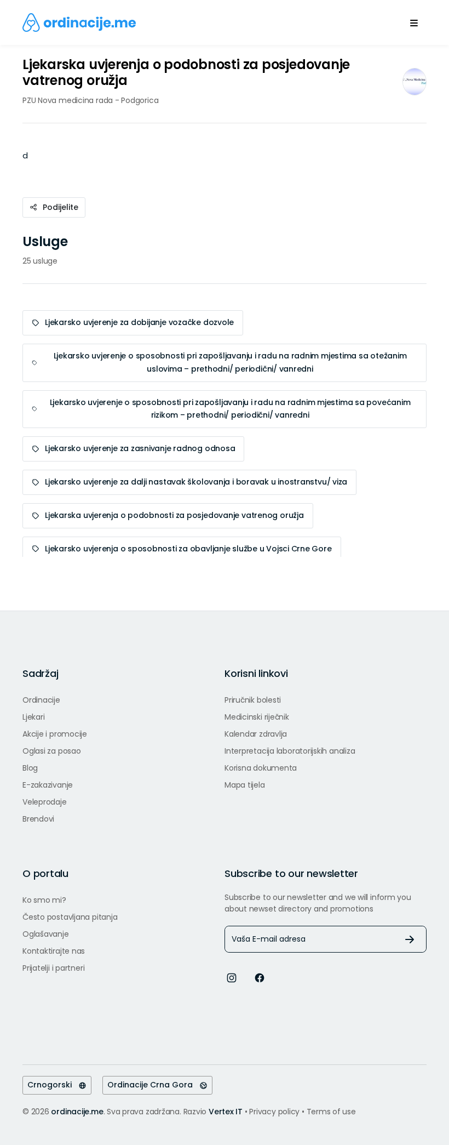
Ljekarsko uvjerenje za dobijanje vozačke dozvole (139, 322)
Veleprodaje (44, 801)
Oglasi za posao (51, 750)
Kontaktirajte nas (53, 950)
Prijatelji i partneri (53, 967)
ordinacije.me (77, 1111)
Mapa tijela (245, 784)
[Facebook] (259, 977)
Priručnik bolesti (253, 699)
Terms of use (331, 1111)
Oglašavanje (45, 933)
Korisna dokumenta (261, 767)
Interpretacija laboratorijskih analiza (290, 750)
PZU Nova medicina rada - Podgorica (90, 100)
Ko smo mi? (44, 900)
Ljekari (33, 716)
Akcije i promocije (54, 733)
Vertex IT (226, 1111)
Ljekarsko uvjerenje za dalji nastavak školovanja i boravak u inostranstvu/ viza (196, 481)
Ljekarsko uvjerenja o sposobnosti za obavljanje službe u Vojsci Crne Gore (188, 548)
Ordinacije (41, 699)
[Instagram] (231, 977)
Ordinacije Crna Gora (153, 1084)
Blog (30, 767)
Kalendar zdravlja (256, 733)
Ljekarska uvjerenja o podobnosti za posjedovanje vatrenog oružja (174, 515)
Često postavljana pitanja (69, 917)
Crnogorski (52, 1084)
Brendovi (38, 818)
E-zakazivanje (47, 784)
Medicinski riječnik (257, 716)
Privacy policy (275, 1111)
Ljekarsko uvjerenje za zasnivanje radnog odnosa (140, 448)
